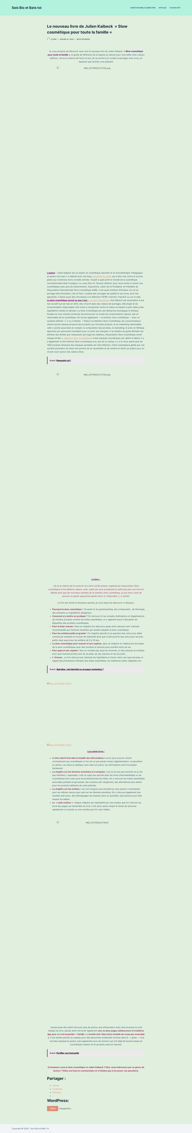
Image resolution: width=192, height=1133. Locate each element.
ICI (119, 596)
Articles (162, 8)
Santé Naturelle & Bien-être (142, 8)
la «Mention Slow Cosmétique (76, 338)
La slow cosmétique (99, 300)
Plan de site (175, 8)
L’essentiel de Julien (101, 276)
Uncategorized (83, 39)
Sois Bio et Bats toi (27, 8)
